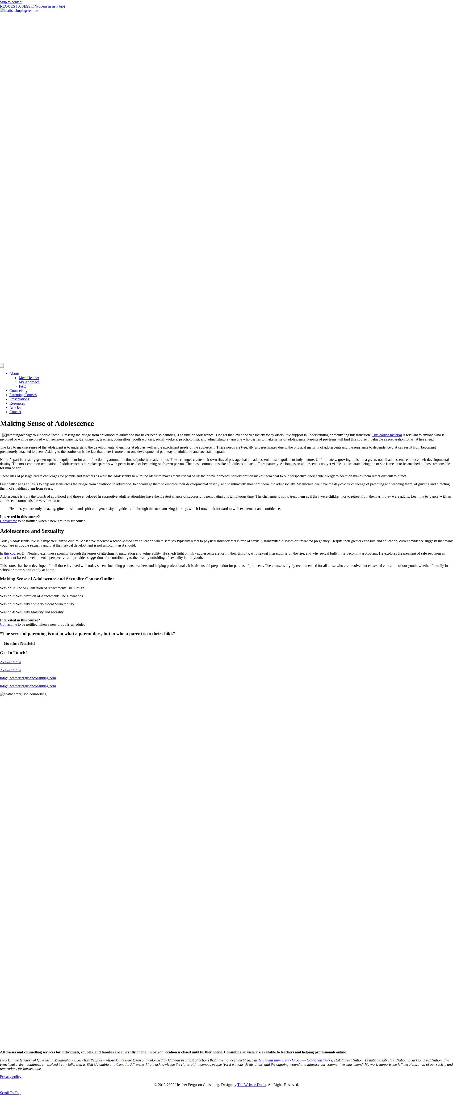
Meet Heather (29, 378)
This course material (387, 435)
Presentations (19, 399)
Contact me (8, 521)
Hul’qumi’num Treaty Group (280, 1060)
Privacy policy (10, 1077)
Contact (15, 412)
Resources (17, 403)
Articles (15, 408)
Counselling (18, 391)
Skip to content (11, 2)
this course (12, 553)
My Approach (29, 382)
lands (120, 1060)
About (14, 374)
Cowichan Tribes (319, 1060)
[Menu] (2, 365)
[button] (10, 1093)
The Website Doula (251, 1085)
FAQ (22, 386)
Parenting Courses (23, 395)
